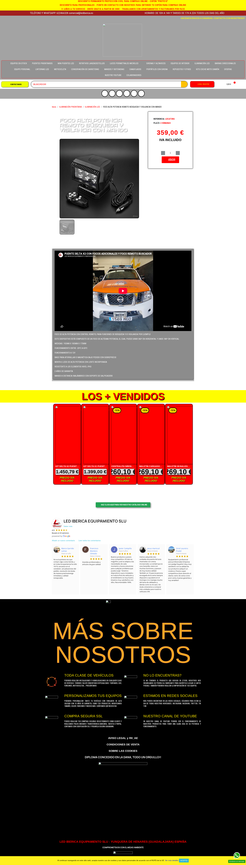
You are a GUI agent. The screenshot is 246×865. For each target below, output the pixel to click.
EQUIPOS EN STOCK (18, 63)
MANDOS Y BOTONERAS (114, 69)
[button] (14, 84)
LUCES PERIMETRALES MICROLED (124, 63)
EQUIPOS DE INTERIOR (180, 63)
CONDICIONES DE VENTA (123, 744)
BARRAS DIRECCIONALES (225, 63)
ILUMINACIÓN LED (202, 63)
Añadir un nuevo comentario (63, 540)
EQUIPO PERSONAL (22, 69)
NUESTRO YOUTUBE (113, 75)
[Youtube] (104, 93)
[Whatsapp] (141, 93)
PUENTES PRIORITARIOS (42, 63)
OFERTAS (228, 69)
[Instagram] (112, 93)
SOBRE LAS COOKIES (123, 750)
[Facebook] (126, 93)
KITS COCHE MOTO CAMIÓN (207, 69)
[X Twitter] (119, 93)
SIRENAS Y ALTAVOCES (156, 63)
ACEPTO (183, 861)
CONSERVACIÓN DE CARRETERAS (85, 69)
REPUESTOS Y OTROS (182, 69)
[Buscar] (184, 84)
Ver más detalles (171, 860)
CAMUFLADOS (135, 69)
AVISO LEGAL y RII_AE (123, 738)
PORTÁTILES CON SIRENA (157, 69)
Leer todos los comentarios (90, 540)
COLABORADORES (133, 75)
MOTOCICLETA (60, 69)
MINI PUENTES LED (66, 63)
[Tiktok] (134, 93)
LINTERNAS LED (42, 69)
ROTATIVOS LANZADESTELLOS (92, 63)
